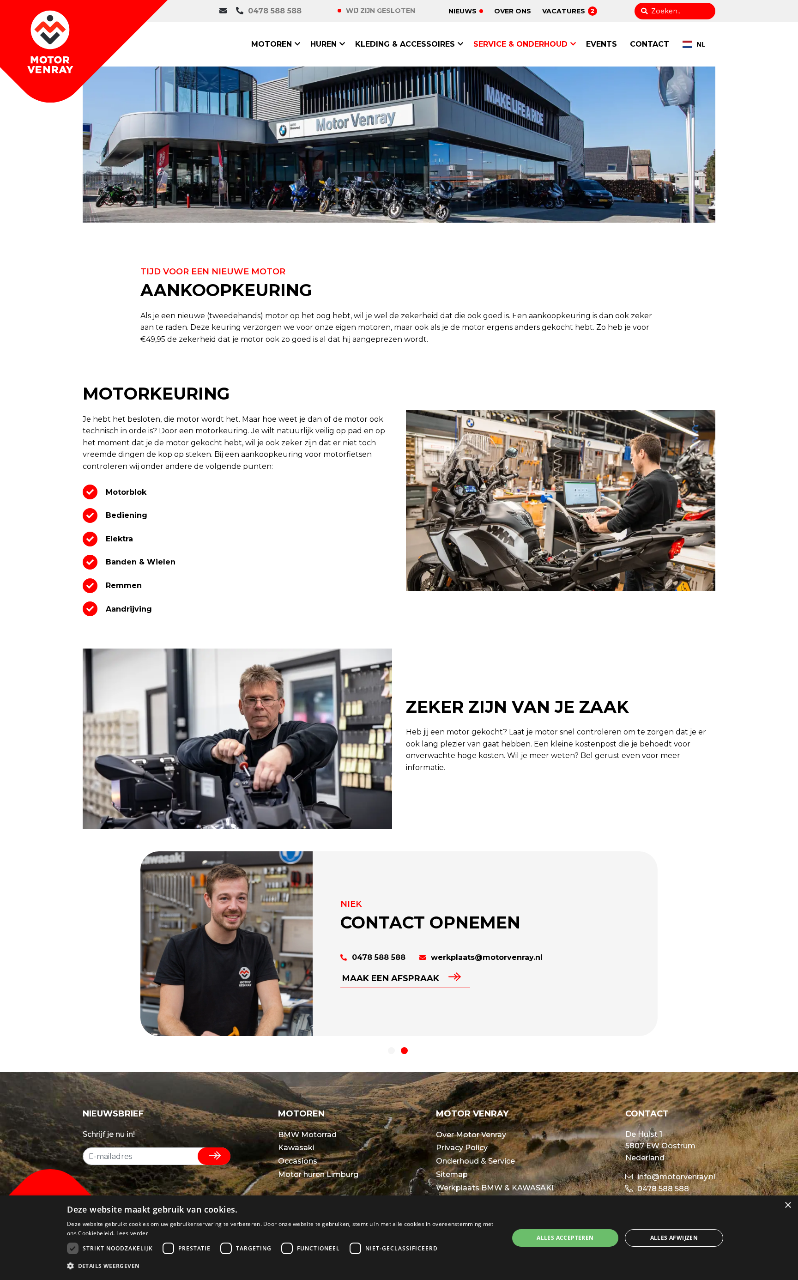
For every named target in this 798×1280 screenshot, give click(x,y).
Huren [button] (323, 44)
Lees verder (132, 1233)
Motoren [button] (271, 44)
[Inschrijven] (214, 1156)
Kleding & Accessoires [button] (405, 44)
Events (601, 44)
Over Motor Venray (471, 1134)
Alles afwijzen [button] (674, 1238)
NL (700, 44)
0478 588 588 (275, 10)
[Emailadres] (225, 11)
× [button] (787, 1205)
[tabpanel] (399, 943)
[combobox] (694, 44)
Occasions (297, 1161)
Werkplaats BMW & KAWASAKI (495, 1187)
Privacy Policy (462, 1147)
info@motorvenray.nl (675, 1176)
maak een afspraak (390, 978)
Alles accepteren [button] (565, 1238)
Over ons (512, 11)
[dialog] (399, 1237)
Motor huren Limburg (318, 1174)
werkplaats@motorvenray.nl (486, 957)
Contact (649, 44)
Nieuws (462, 11)
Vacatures (568, 11)
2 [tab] (404, 1050)
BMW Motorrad (307, 1134)
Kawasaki (296, 1147)
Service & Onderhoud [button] (520, 44)
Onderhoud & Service (475, 1161)
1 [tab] (391, 1050)
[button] (281, 1266)
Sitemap (452, 1174)
